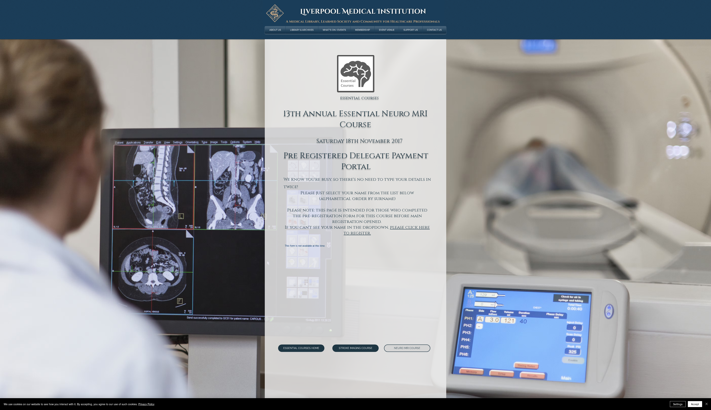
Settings (677, 404)
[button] (302, 30)
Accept (695, 404)
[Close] (706, 404)
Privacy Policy (146, 404)
